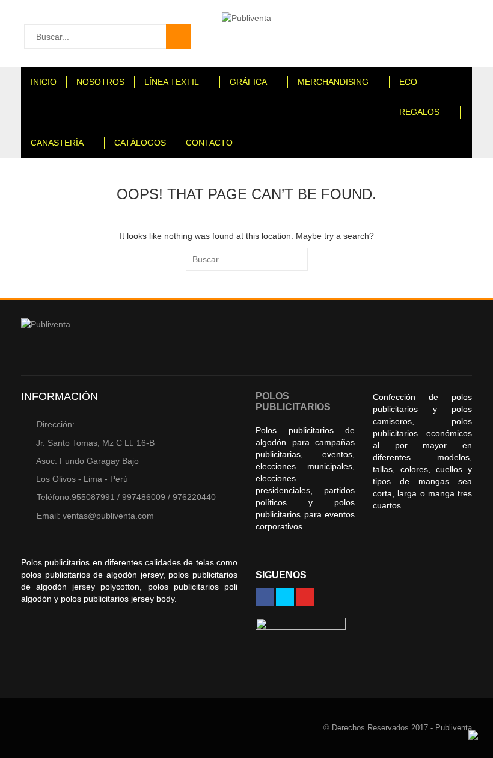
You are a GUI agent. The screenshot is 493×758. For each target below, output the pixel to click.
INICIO (44, 82)
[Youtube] (305, 597)
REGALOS (419, 112)
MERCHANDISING (333, 82)
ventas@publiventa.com (95, 515)
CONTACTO (209, 142)
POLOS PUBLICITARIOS (293, 401)
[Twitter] (285, 597)
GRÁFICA (248, 82)
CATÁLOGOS (140, 142)
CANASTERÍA (57, 142)
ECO (408, 82)
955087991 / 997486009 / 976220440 (126, 497)
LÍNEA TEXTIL (171, 82)
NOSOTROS (100, 82)
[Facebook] (264, 597)
